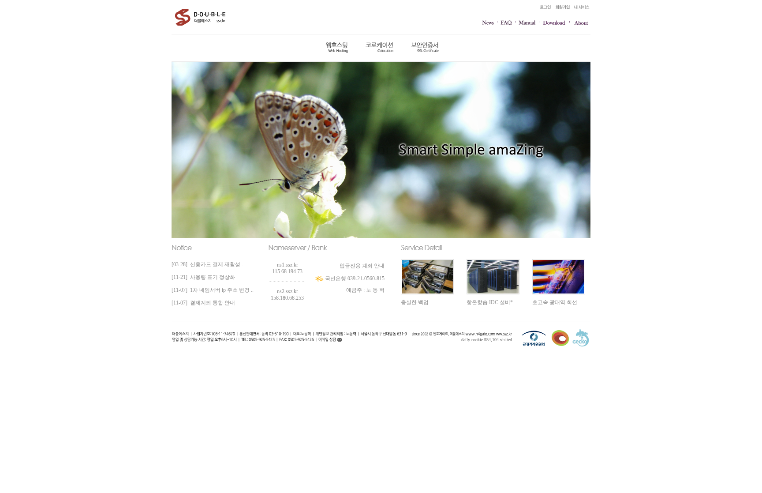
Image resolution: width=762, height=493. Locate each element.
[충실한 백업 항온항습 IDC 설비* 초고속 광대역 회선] (493, 248)
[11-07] (179, 290)
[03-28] (179, 264)
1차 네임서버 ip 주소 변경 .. (220, 290)
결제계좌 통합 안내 (211, 303)
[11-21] (179, 277)
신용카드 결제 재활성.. (215, 264)
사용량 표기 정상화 (211, 277)
